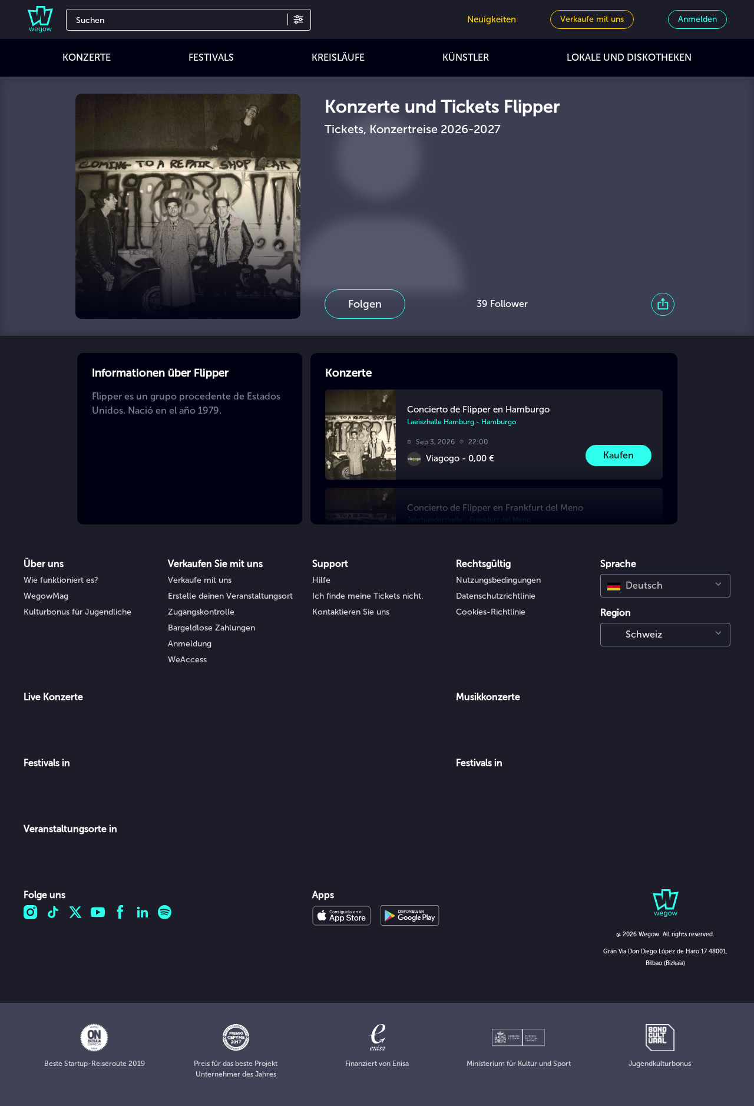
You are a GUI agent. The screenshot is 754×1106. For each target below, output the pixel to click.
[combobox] (665, 586)
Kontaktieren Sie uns (350, 612)
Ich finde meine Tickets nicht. (368, 596)
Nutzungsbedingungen (498, 580)
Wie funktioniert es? (61, 580)
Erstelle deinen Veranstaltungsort (230, 596)
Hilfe (321, 580)
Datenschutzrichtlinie (495, 596)
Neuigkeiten (491, 19)
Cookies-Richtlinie (490, 612)
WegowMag (46, 596)
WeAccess (187, 660)
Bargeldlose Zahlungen (211, 628)
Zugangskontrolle (201, 612)
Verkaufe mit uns (200, 580)
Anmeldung (189, 644)
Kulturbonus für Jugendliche (77, 612)
